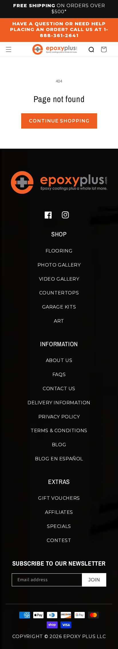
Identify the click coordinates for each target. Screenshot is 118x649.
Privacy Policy (59, 417)
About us (59, 360)
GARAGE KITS (59, 307)
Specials (59, 526)
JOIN (94, 580)
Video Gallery (59, 279)
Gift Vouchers (59, 498)
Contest (59, 540)
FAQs (59, 374)
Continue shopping (59, 121)
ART (59, 321)
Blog (59, 444)
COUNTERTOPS (59, 293)
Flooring (59, 251)
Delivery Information (59, 402)
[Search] (91, 49)
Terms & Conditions (59, 430)
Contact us (59, 388)
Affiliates (59, 512)
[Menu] (8, 49)
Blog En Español (59, 459)
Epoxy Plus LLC (84, 636)
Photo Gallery (59, 265)
